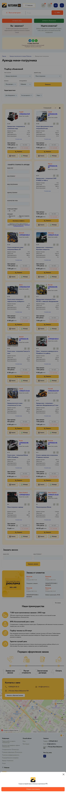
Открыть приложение (33, 789)
